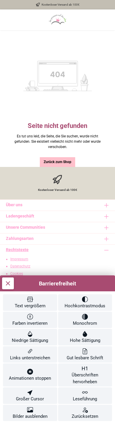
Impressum (19, 259)
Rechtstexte (17, 249)
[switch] (30, 302)
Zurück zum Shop (57, 162)
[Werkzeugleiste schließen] (8, 283)
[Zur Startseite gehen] (57, 20)
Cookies (16, 274)
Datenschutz (20, 266)
